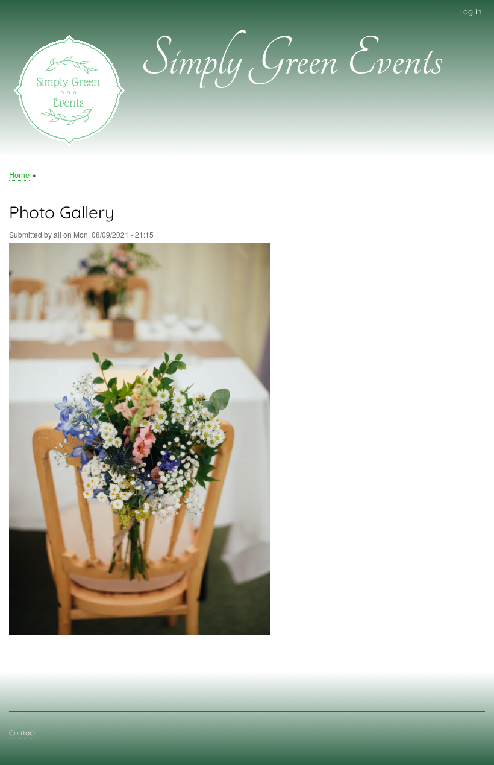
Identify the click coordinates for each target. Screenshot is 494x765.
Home (19, 174)
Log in (470, 11)
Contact (22, 732)
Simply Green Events (291, 59)
